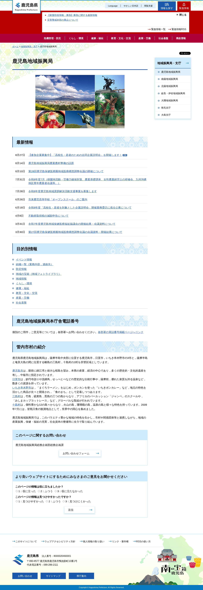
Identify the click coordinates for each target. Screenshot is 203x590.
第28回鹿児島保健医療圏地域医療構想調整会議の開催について (66, 171)
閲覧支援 (148, 6)
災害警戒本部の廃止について (62, 20)
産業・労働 (22, 297)
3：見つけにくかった (78, 501)
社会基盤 (21, 302)
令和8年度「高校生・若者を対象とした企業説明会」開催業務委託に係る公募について (80, 207)
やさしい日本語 (131, 6)
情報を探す (167, 8)
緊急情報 (184, 8)
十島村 (16, 404)
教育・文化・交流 (26, 293)
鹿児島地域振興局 (170, 72)
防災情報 (21, 269)
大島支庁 (166, 115)
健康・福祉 (22, 288)
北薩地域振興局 (169, 86)
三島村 (16, 396)
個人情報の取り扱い (93, 541)
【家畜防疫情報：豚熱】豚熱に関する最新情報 (72, 15)
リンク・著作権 (120, 541)
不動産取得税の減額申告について (48, 215)
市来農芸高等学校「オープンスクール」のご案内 (57, 199)
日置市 (16, 379)
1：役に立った (27, 491)
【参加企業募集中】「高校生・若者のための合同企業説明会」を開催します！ (75, 155)
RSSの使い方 (143, 541)
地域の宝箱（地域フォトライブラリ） (38, 273)
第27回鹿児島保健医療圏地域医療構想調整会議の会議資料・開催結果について (75, 232)
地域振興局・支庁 (29, 46)
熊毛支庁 (166, 107)
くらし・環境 (24, 283)
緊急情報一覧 (158, 29)
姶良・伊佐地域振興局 (173, 93)
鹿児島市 (17, 370)
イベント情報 (24, 259)
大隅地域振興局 (169, 100)
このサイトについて (26, 541)
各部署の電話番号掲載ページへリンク (120, 332)
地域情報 (21, 278)
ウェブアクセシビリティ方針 (59, 541)
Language (113, 6)
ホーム (15, 46)
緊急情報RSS (179, 29)
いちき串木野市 (21, 387)
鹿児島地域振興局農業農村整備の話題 (51, 163)
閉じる (183, 14)
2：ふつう (47, 491)
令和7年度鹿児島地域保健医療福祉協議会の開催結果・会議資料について (71, 223)
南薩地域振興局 (169, 79)
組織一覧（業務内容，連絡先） (34, 264)
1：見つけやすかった (31, 501)
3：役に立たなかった (70, 491)
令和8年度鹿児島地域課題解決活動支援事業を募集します (62, 191)
